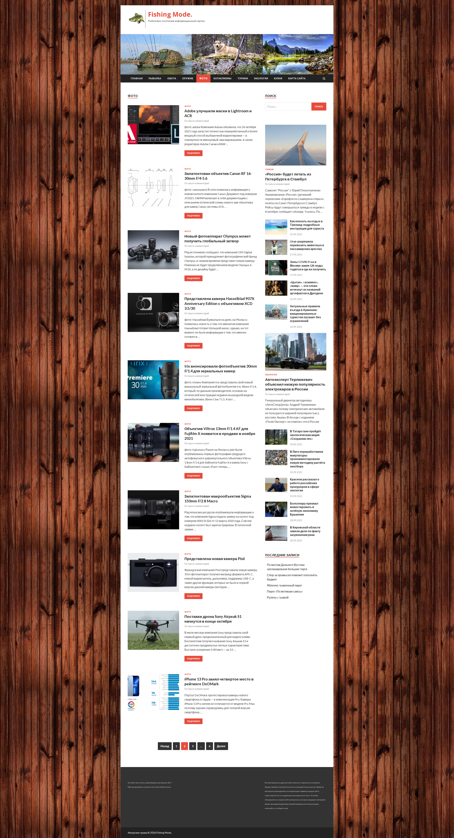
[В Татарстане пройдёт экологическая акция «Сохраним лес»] (276, 443)
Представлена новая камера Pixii (214, 558)
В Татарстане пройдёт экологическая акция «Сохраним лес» (305, 434)
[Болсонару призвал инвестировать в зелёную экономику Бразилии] (276, 515)
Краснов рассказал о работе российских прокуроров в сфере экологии (304, 485)
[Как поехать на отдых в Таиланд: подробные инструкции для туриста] (276, 233)
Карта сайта (297, 78)
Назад (164, 746)
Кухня (278, 78)
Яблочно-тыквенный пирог (284, 585)
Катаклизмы (222, 78)
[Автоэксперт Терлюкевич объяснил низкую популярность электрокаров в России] (295, 371)
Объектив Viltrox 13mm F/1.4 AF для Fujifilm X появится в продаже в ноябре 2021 (219, 433)
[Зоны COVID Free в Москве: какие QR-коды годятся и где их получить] (276, 274)
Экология (261, 78)
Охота (171, 78)
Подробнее (193, 153)
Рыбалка (155, 78)
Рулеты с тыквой (278, 597)
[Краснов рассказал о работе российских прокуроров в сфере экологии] (276, 491)
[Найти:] (295, 107)
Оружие (187, 78)
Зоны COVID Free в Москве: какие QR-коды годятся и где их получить (308, 265)
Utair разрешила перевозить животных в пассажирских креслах (307, 245)
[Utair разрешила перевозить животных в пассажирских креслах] (276, 253)
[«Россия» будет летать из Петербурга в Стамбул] (295, 166)
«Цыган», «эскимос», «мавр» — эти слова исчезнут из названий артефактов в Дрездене (306, 287)
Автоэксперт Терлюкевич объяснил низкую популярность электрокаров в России (295, 384)
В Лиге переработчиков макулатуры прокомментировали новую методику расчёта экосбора (307, 459)
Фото (203, 78)
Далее (221, 746)
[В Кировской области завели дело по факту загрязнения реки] (276, 539)
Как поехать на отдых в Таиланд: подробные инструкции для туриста (307, 224)
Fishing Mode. (170, 14)
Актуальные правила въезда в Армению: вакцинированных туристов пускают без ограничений (305, 313)
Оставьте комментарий (196, 120)
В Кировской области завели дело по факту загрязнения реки (305, 531)
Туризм (242, 78)
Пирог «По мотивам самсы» (285, 591)
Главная (137, 78)
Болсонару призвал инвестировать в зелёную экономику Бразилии (304, 509)
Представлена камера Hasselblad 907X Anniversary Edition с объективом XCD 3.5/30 (219, 303)
